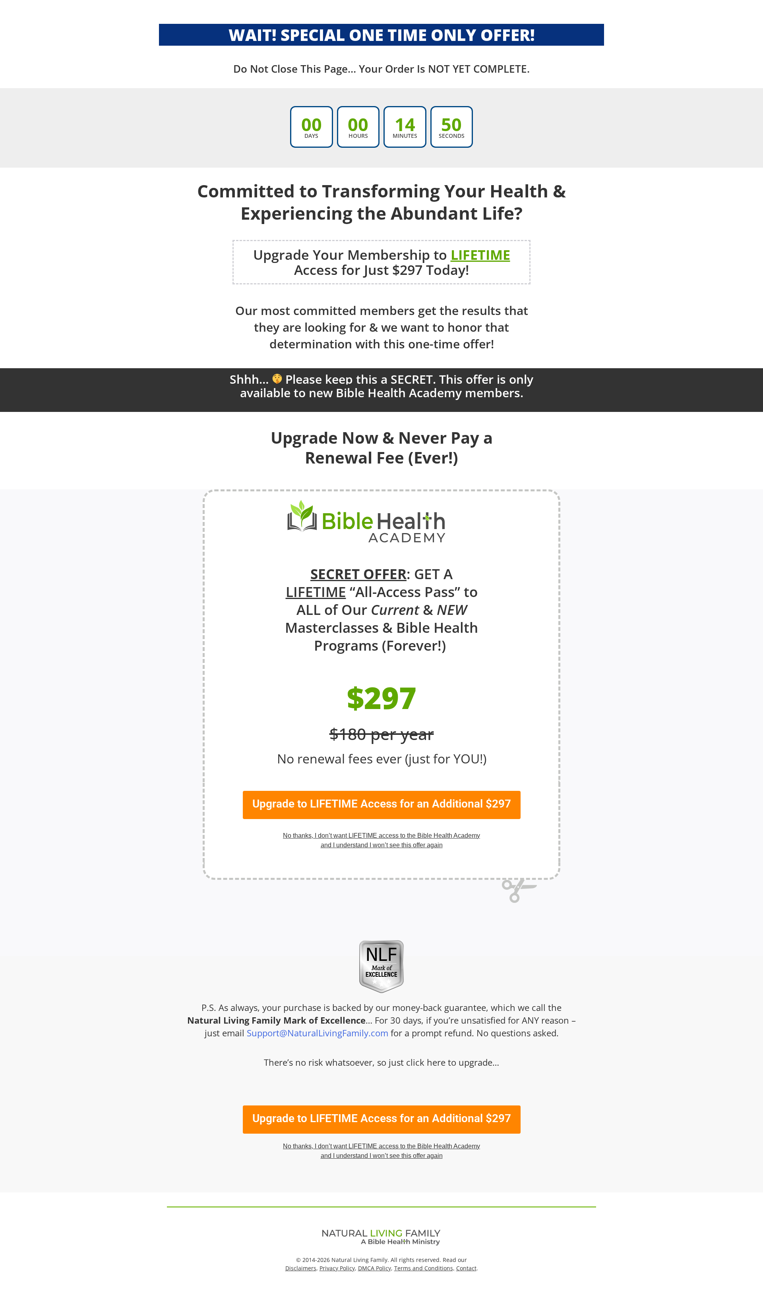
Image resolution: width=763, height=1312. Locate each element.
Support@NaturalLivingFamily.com (317, 1033)
